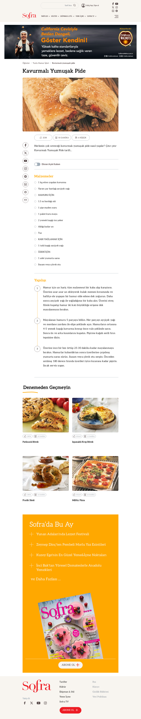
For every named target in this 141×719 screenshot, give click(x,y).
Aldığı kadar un (46, 227)
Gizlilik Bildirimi (101, 692)
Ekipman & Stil (66, 692)
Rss (94, 682)
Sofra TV (64, 701)
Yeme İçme (64, 697)
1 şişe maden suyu (47, 208)
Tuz (40, 233)
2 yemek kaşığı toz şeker (50, 220)
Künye (96, 687)
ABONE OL (68, 665)
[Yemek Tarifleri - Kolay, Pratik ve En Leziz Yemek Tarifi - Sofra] (29, 15)
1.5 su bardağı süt (47, 201)
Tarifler (63, 682)
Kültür (62, 687)
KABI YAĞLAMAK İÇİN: (50, 239)
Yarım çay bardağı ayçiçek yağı (54, 189)
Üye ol (96, 5)
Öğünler (26, 63)
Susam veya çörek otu (49, 265)
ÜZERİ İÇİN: (44, 252)
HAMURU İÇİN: (46, 195)
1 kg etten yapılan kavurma (52, 182)
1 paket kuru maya (47, 214)
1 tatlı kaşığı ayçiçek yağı (50, 246)
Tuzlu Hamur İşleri (41, 63)
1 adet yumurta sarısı (49, 258)
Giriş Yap (89, 5)
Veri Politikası (99, 697)
